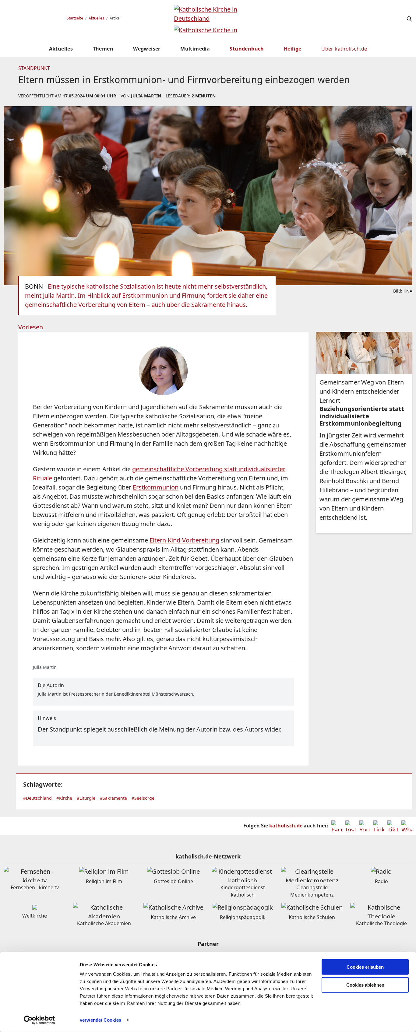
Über (344, 48)
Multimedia (195, 48)
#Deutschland (37, 798)
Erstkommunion (155, 487)
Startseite (75, 18)
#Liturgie (86, 798)
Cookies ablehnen (365, 985)
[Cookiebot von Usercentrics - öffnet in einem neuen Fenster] (39, 1020)
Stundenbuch (247, 48)
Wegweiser (146, 48)
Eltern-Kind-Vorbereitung (184, 540)
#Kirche (64, 798)
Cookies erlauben (365, 967)
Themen (103, 48)
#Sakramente (113, 798)
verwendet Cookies (100, 1020)
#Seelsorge (143, 798)
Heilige (292, 48)
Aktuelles (96, 18)
